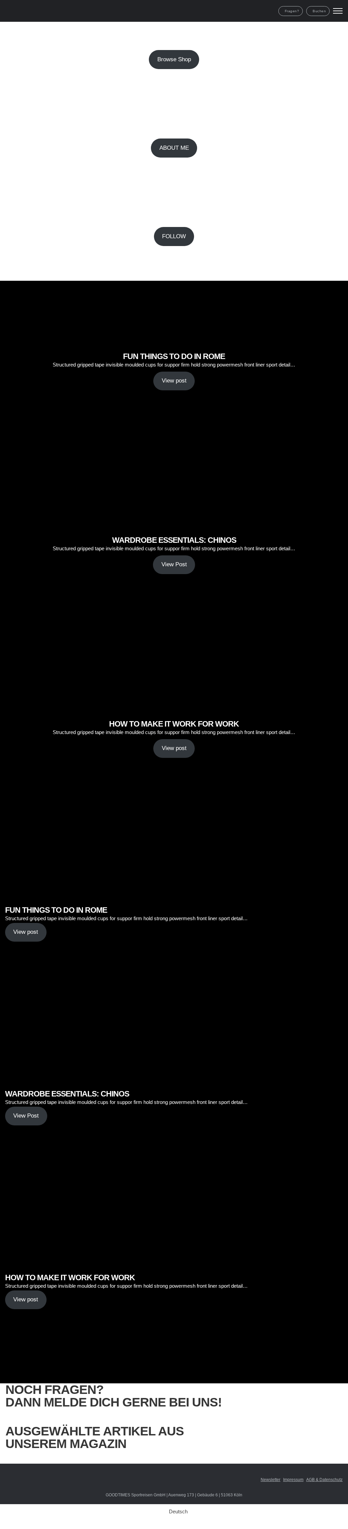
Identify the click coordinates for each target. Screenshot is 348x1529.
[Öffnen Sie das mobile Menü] (338, 11)
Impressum (293, 1479)
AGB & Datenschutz (324, 1479)
